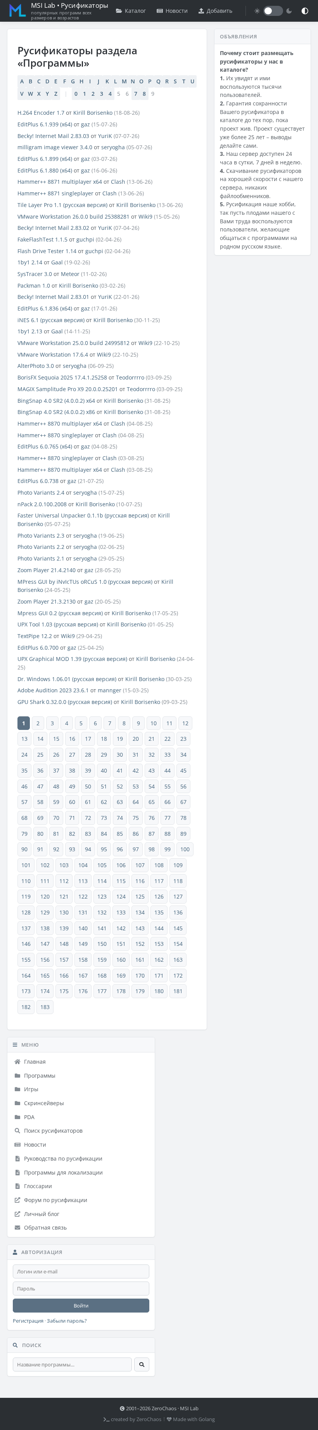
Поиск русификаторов (52, 1130)
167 (83, 975)
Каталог (135, 10)
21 (152, 738)
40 (104, 770)
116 (140, 881)
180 (159, 991)
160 (121, 959)
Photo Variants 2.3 (40, 535)
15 (56, 738)
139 (64, 928)
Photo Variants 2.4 (40, 492)
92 (56, 849)
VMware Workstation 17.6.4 (52, 354)
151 (121, 943)
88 (167, 833)
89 (183, 833)
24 (24, 754)
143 (140, 928)
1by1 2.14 (29, 262)
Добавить (219, 10)
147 (45, 943)
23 (183, 738)
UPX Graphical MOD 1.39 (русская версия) (72, 658)
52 (120, 786)
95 (104, 849)
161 (140, 959)
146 (26, 943)
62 (104, 802)
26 (56, 754)
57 (24, 802)
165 (45, 975)
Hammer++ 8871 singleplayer (55, 193)
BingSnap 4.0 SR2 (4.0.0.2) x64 (56, 400)
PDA (28, 1117)
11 (169, 723)
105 (102, 865)
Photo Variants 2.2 (40, 546)
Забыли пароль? (67, 1321)
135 (159, 912)
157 (64, 959)
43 (152, 770)
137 (26, 928)
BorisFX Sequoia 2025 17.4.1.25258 (62, 377)
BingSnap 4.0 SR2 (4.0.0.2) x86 (56, 412)
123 (102, 896)
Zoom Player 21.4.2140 (46, 570)
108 (159, 865)
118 (178, 881)
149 (83, 943)
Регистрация (28, 1321)
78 (183, 817)
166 (64, 975)
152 (140, 943)
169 (121, 975)
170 (140, 975)
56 (183, 786)
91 (40, 849)
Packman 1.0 (33, 285)
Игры (30, 1089)
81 (56, 833)
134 (140, 912)
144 (159, 928)
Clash (118, 181)
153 (159, 943)
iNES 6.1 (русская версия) (51, 320)
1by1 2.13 (29, 331)
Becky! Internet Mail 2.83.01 (53, 296)
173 (26, 991)
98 (152, 849)
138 (45, 928)
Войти (81, 1305)
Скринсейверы (43, 1103)
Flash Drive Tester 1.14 (46, 251)
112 (64, 881)
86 (136, 833)
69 (40, 817)
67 (183, 802)
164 (26, 975)
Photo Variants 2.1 (40, 558)
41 (120, 770)
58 (40, 802)
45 (183, 770)
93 (72, 849)
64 (136, 802)
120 (45, 896)
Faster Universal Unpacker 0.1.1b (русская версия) (83, 515)
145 (178, 928)
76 (152, 817)
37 (56, 770)
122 (83, 896)
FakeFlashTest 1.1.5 (42, 239)
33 (167, 754)
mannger (109, 690)
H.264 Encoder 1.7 (40, 112)
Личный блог (40, 1214)
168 (102, 975)
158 (83, 959)
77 (167, 817)
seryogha (113, 147)
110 (26, 881)
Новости (177, 10)
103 (64, 865)
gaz (85, 124)
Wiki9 (145, 216)
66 (167, 802)
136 (178, 912)
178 (121, 991)
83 (88, 833)
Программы (38, 1075)
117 (159, 881)
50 (88, 786)
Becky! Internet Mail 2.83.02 (53, 227)
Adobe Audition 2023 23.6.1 (53, 690)
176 (83, 991)
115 (121, 881)
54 (152, 786)
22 (167, 738)
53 (136, 786)
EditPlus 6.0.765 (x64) (44, 446)
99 (167, 849)
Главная (34, 1061)
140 (83, 928)
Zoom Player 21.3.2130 (46, 601)
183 (45, 1007)
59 (56, 802)
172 (178, 975)
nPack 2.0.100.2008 (42, 504)
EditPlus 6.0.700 (38, 647)
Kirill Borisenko (92, 112)
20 (136, 738)
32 (152, 754)
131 (83, 912)
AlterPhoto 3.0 (35, 365)
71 (72, 817)
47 (40, 786)
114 (102, 881)
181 (178, 991)
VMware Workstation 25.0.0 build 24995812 (73, 343)
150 (102, 943)
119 (26, 896)
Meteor (70, 274)
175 (64, 991)
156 (45, 959)
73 (104, 817)
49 (72, 786)
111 (45, 881)
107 (140, 865)
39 (88, 770)
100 (185, 849)
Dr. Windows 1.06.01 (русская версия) (66, 679)
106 (121, 865)
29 (104, 754)
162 (159, 959)
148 (64, 943)
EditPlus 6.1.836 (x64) (44, 308)
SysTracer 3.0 (34, 274)
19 (120, 738)
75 (136, 817)
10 (153, 723)
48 (56, 786)
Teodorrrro (130, 377)
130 (64, 912)
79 (24, 833)
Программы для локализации (62, 1172)
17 (88, 738)
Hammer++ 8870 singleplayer (55, 435)
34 (183, 754)
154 (178, 943)
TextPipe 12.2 (34, 636)
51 (104, 786)
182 (26, 1007)
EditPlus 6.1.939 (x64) (44, 124)
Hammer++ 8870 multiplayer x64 (59, 423)
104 (83, 865)
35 (24, 770)
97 (136, 849)
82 (72, 833)
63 (120, 802)
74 (120, 817)
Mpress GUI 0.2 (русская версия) (60, 613)
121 (64, 896)
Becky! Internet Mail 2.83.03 (53, 136)
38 (72, 770)
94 (88, 849)
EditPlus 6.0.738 (38, 481)
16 (72, 738)
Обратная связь (44, 1227)
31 (136, 754)
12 (185, 723)
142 (121, 928)
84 (104, 833)
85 (120, 833)
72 (88, 817)
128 (26, 912)
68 (24, 817)
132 (102, 912)
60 (72, 802)
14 (40, 738)
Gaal (57, 262)
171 (159, 975)
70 (56, 817)
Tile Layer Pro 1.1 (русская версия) (62, 205)
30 (120, 754)
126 (159, 896)
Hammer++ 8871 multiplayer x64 (59, 181)
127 (178, 896)
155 (26, 959)
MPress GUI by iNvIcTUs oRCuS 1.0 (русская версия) (84, 581)
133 (121, 912)
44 (167, 770)
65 (152, 802)
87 (152, 833)
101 (26, 865)
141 (102, 928)
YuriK (105, 136)
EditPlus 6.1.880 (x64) (44, 170)
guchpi (85, 239)
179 (140, 991)
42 (136, 770)
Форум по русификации (54, 1200)
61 (88, 802)
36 (40, 770)
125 (140, 896)
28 (88, 754)
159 (102, 959)
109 (178, 865)
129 (45, 912)
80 (40, 833)
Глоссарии (37, 1186)
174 (45, 991)
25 (40, 754)
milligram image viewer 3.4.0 (54, 147)
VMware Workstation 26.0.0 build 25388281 (73, 216)
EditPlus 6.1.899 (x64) (44, 158)
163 (178, 959)
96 (120, 849)
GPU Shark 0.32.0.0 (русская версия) (64, 702)
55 (167, 786)
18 (104, 738)
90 (24, 849)
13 (24, 738)
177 (102, 991)
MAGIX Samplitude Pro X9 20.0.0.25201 (67, 389)
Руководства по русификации (62, 1158)
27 (72, 754)
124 (121, 896)
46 (24, 786)
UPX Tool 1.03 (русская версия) (57, 624)
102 (45, 865)
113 (83, 881)
